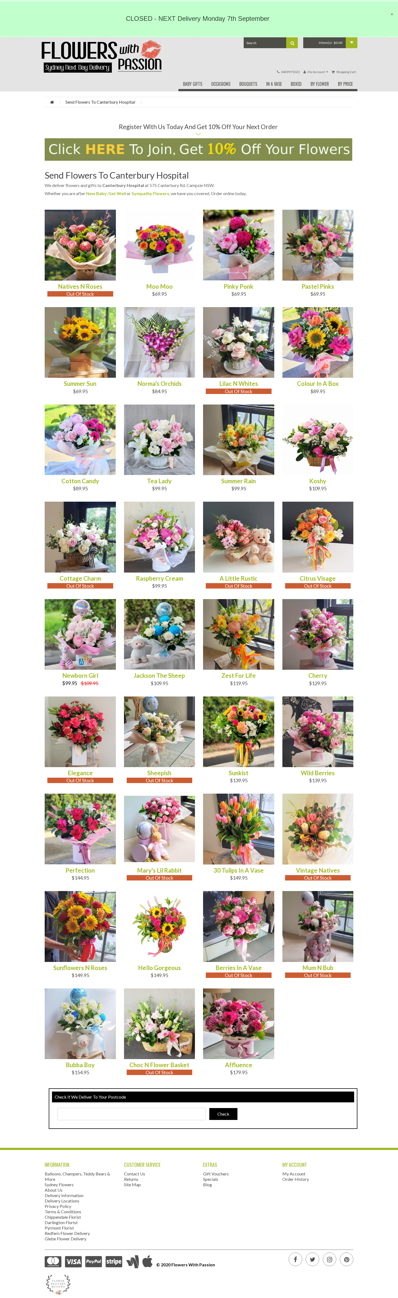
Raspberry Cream (159, 578)
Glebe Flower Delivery (65, 1238)
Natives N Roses (80, 286)
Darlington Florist (61, 1222)
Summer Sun (80, 383)
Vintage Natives (318, 870)
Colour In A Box (318, 383)
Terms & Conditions (63, 1211)
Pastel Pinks (318, 286)
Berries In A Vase (239, 968)
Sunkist (238, 773)
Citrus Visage (318, 578)
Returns (131, 1179)
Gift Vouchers (216, 1173)
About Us (54, 1189)
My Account (293, 1173)
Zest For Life (238, 675)
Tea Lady (159, 481)
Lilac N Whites (238, 383)
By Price (345, 84)
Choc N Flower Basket (159, 1065)
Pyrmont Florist (59, 1227)
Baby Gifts (192, 84)
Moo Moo (159, 286)
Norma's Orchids (159, 383)
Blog (207, 1184)
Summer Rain (238, 481)
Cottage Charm (80, 578)
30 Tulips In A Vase (239, 870)
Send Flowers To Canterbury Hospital (100, 101)
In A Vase (274, 84)
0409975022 (290, 72)
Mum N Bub (317, 968)
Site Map (132, 1184)
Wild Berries (318, 773)
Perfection (80, 870)
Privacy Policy (58, 1206)
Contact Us (134, 1173)
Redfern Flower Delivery (67, 1233)
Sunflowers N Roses (80, 968)
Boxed (296, 84)
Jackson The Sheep (159, 675)
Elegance (80, 773)
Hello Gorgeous (159, 968)
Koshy (317, 481)
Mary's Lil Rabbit (159, 870)
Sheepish (159, 773)
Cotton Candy (80, 481)
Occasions (220, 84)
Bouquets (248, 84)
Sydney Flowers (59, 1184)
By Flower (320, 84)
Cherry (317, 675)
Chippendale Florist (63, 1217)
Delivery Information (64, 1195)
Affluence (238, 1065)
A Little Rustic (238, 578)
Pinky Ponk (238, 286)
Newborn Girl (80, 675)
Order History (295, 1179)
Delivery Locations (62, 1200)
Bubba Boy (80, 1065)
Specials (210, 1179)
